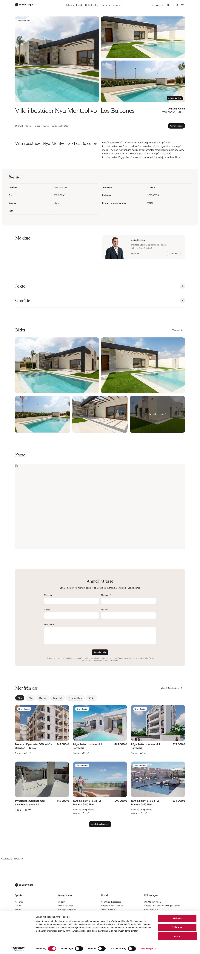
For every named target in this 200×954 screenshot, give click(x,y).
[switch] (79, 948)
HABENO (18, 858)
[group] (100, 698)
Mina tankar (49, 624)
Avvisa (177, 936)
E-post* (47, 610)
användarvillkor (108, 660)
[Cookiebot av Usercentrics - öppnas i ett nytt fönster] (18, 949)
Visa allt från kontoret (170, 688)
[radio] (19, 698)
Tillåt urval (177, 927)
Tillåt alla (177, 918)
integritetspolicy (93, 660)
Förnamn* (48, 595)
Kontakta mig (100, 652)
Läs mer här (113, 658)
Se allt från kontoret (100, 824)
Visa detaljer (147, 948)
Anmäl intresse (176, 126)
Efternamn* (106, 595)
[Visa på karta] (100, 506)
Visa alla (175, 330)
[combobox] (168, 5)
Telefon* (104, 610)
